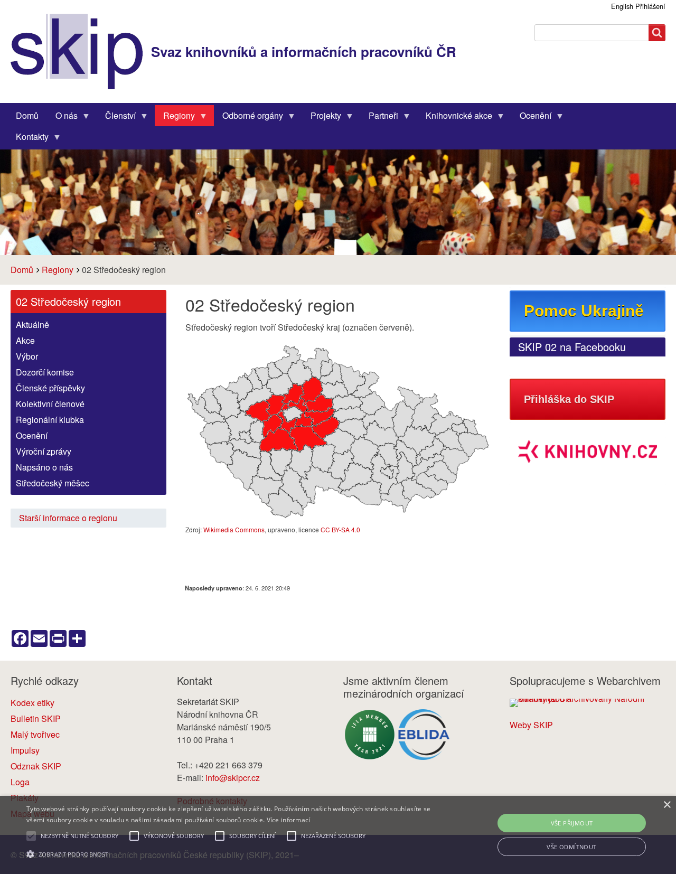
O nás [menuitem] (62, 117)
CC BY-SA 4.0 (340, 529)
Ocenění (32, 435)
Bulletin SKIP (36, 718)
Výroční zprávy (43, 451)
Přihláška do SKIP (569, 399)
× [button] (667, 805)
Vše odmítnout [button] (571, 847)
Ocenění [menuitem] (531, 117)
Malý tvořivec (35, 734)
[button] (228, 854)
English (622, 6)
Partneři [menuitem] (379, 117)
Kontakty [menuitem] (28, 138)
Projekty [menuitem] (321, 117)
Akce (25, 340)
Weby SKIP (531, 725)
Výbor (27, 356)
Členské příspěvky (50, 388)
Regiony (57, 270)
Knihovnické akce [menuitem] (454, 117)
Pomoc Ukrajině (584, 310)
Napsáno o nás (44, 467)
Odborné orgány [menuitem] (248, 117)
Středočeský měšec (52, 483)
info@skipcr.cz (232, 778)
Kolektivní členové (50, 404)
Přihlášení (650, 6)
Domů (22, 270)
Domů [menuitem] (27, 115)
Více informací (289, 819)
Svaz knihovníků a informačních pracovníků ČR (303, 51)
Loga (20, 782)
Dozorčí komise (45, 372)
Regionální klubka (50, 419)
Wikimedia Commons (234, 529)
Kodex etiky (32, 703)
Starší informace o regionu (68, 518)
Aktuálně (32, 324)
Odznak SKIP (36, 766)
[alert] (338, 835)
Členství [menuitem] (116, 117)
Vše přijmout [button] (572, 823)
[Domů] (81, 51)
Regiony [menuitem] (175, 117)
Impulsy (25, 750)
